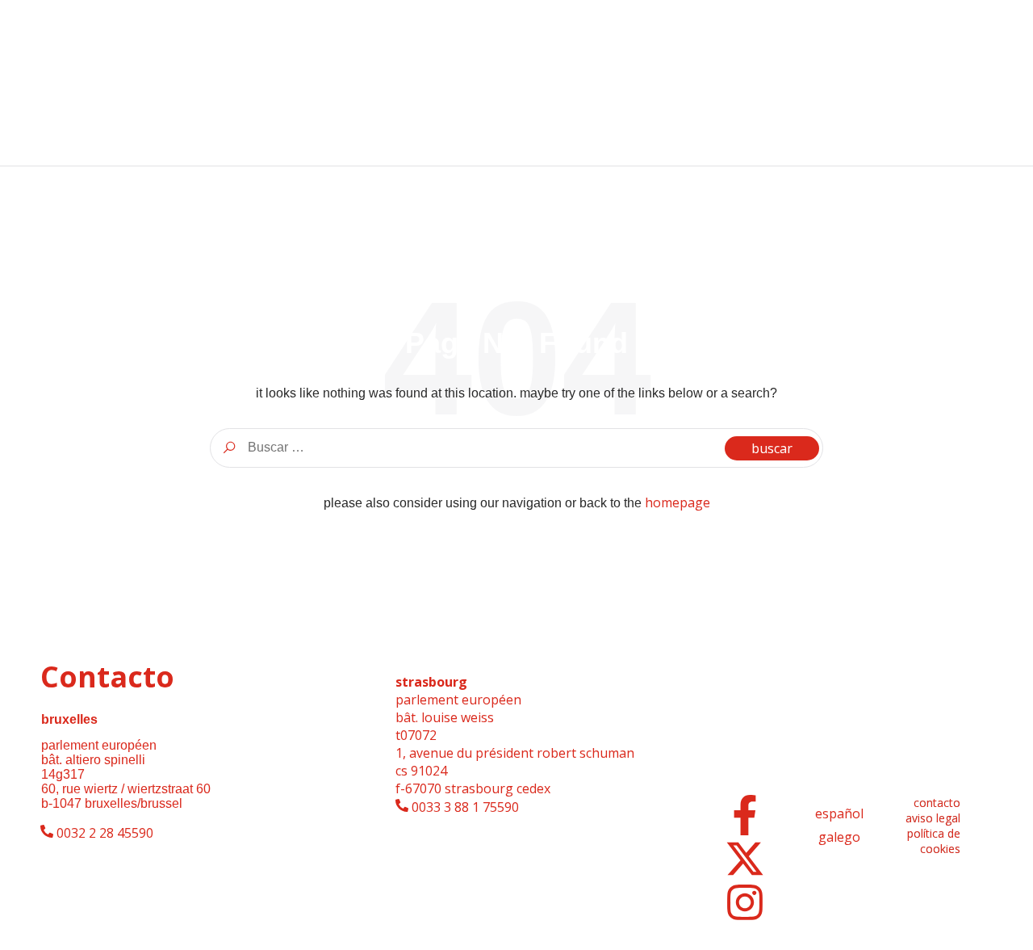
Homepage (677, 502)
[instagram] (745, 902)
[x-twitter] (745, 859)
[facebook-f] (745, 815)
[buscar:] (516, 447)
